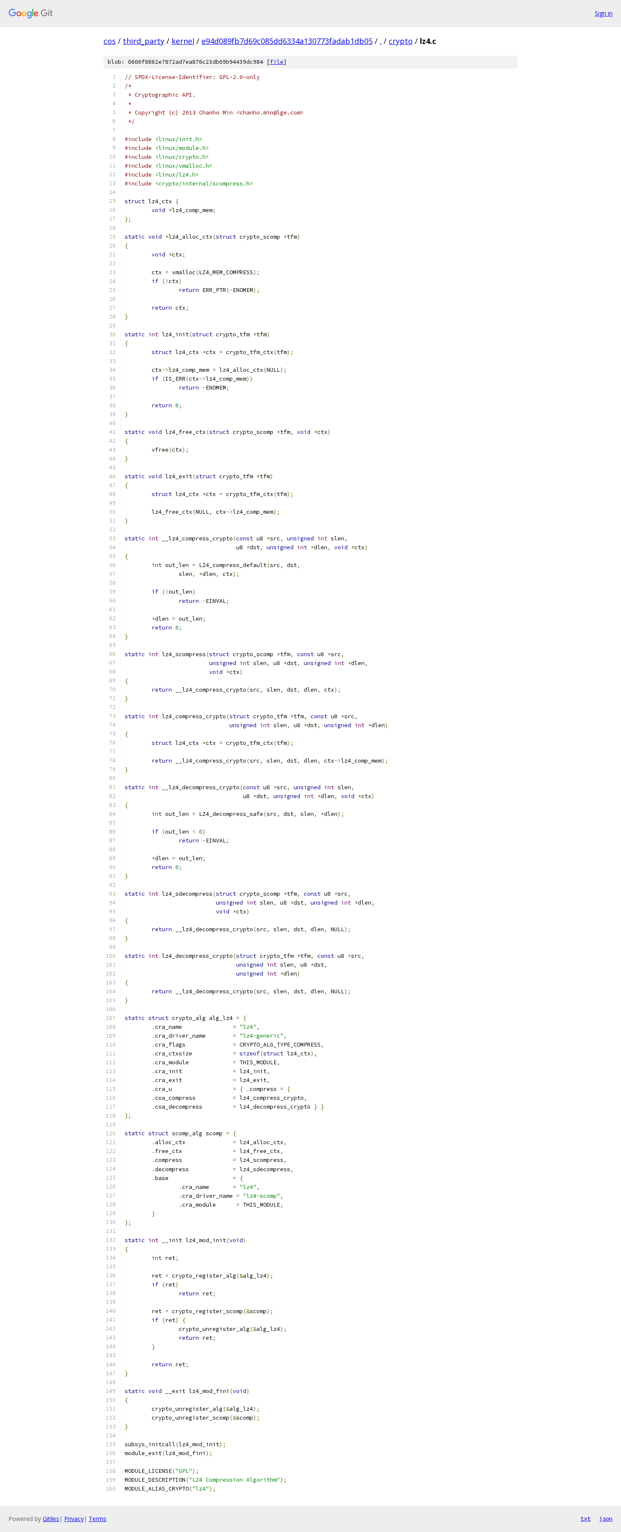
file (276, 61)
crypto (401, 41)
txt (585, 1518)
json (606, 1518)
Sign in (604, 13)
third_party (143, 41)
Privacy (74, 1519)
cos (110, 41)
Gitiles (51, 1519)
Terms (97, 1519)
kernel (183, 41)
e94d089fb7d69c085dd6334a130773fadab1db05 (287, 41)
